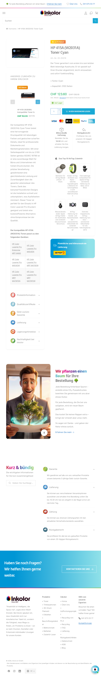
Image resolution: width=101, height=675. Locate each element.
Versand (62, 98)
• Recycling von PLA (66, 619)
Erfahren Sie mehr (54, 4)
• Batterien (46, 631)
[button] (4, 13)
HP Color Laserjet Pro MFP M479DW (32, 262)
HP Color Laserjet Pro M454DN (31, 248)
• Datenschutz (66, 641)
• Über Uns (65, 605)
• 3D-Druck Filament (47, 609)
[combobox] (50, 21)
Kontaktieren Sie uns (78, 569)
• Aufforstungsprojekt (68, 611)
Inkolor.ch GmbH (17, 661)
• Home (63, 601)
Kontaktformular (85, 623)
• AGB (63, 644)
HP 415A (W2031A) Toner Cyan (30, 29)
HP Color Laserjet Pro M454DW (17, 262)
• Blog (63, 648)
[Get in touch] (91, 13)
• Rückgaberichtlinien (68, 636)
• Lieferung (64, 631)
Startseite (12, 29)
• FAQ (62, 628)
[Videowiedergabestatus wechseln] (44, 432)
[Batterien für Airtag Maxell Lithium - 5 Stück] (60, 168)
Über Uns (73, 4)
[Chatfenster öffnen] (95, 669)
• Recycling (65, 624)
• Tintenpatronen (49, 605)
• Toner (45, 601)
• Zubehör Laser (49, 634)
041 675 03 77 (89, 4)
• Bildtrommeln (48, 628)
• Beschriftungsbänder (50, 621)
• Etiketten (46, 615)
